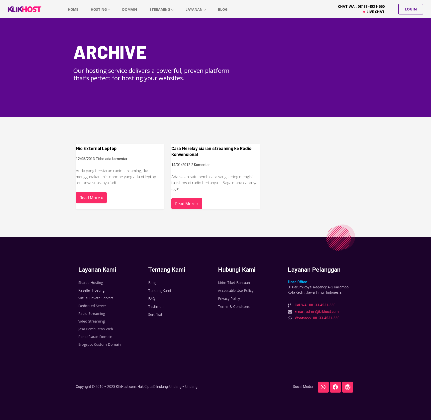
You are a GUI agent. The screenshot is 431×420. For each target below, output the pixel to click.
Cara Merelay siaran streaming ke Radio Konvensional (211, 151)
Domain (129, 9)
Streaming (159, 9)
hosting (99, 9)
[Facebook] (335, 387)
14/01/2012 (180, 165)
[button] (410, 9)
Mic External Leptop (96, 148)
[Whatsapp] (323, 387)
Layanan (194, 9)
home (73, 9)
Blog (222, 9)
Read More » (91, 197)
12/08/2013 (85, 159)
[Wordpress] (347, 387)
